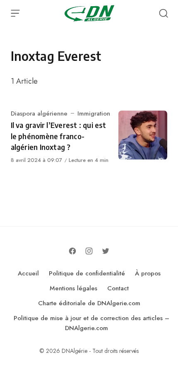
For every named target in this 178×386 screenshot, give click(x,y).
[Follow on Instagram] (89, 251)
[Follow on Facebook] (72, 251)
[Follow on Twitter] (105, 251)
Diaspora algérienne (39, 113)
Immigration (93, 113)
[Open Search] (163, 13)
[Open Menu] (15, 13)
